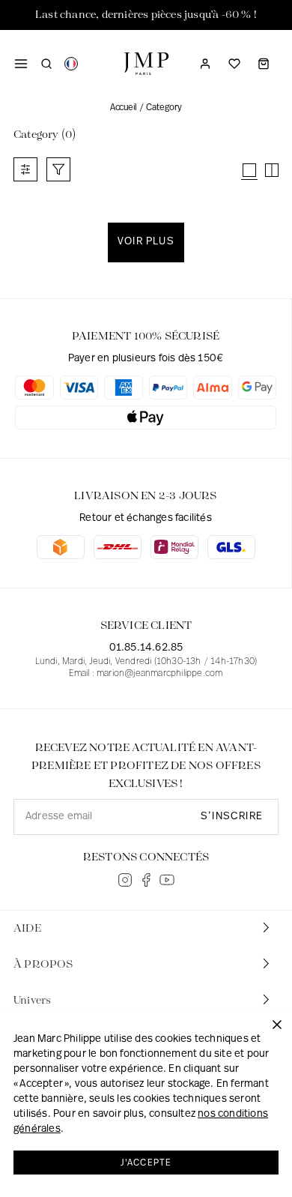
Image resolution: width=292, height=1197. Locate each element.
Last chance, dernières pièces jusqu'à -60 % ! (146, 15)
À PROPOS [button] (43, 965)
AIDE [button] (27, 929)
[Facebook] (146, 879)
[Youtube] (166, 879)
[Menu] (21, 64)
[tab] (146, 929)
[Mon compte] (205, 64)
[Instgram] (125, 879)
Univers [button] (32, 1001)
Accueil (123, 107)
